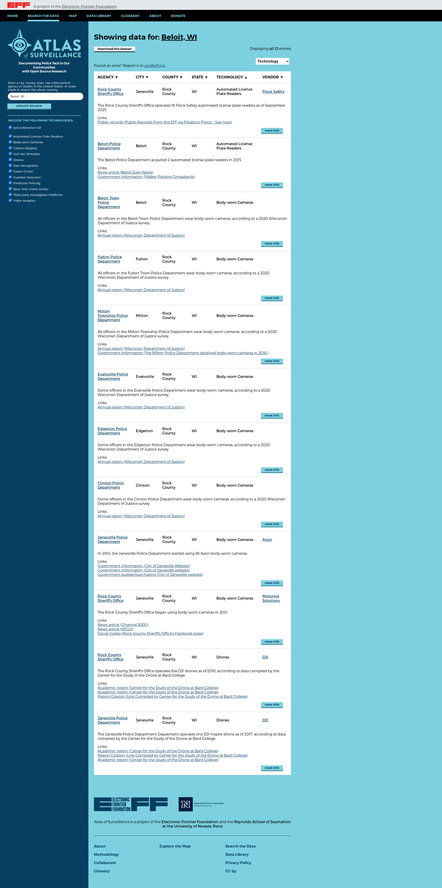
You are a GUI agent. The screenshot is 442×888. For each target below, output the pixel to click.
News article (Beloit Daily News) (125, 172)
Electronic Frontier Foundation (89, 6)
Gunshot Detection (26, 177)
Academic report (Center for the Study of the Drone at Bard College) (158, 687)
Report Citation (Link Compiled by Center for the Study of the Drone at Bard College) (173, 696)
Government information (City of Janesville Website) (144, 565)
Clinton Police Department (111, 485)
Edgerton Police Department (112, 430)
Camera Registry (24, 148)
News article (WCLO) (116, 629)
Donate (178, 16)
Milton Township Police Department (113, 315)
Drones (18, 159)
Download (114, 49)
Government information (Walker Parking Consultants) (146, 176)
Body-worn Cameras (27, 142)
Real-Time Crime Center (30, 189)
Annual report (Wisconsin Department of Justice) (141, 235)
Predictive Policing (26, 183)
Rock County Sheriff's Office (110, 91)
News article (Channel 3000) (123, 624)
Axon (267, 539)
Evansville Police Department (113, 376)
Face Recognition (25, 165)
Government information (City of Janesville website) (144, 570)
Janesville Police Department (113, 539)
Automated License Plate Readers (37, 136)
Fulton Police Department (110, 259)
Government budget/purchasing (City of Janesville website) (150, 574)
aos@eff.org (154, 65)
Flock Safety (273, 91)
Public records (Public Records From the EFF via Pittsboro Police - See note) (165, 122)
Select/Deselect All (26, 127)
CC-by (230, 871)
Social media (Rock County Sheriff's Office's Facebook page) (151, 633)
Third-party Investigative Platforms (37, 194)
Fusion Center (22, 171)
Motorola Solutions (271, 598)
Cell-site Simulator (26, 153)
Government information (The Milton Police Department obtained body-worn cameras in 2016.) (183, 353)
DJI (265, 657)
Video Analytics (23, 200)
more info (272, 130)
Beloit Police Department (109, 145)
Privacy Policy (238, 863)
